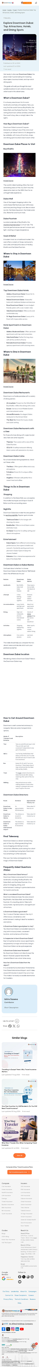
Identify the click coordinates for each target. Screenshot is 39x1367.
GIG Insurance (25, 1186)
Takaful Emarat (26, 1210)
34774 (3, 1353)
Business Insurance (8, 1204)
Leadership (15, 1291)
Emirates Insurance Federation (13, 1341)
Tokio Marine (25, 1207)
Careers (31, 1295)
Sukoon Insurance (26, 1198)
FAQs (19, 1303)
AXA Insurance (25, 1195)
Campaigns (32, 1291)
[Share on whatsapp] (18, 1026)
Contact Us (9, 1295)
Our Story (6, 1291)
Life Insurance (6, 1195)
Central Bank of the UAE (17, 1338)
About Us (23, 1291)
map (35, 1238)
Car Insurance (6, 1186)
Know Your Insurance (8, 1239)
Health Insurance (7, 1192)
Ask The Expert (7, 1242)
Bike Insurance (6, 1207)
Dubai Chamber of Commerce (25, 1352)
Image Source (8, 181)
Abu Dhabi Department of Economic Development (11, 1361)
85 (28, 1338)
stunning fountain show (11, 225)
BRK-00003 (31, 1350)
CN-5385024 (29, 1361)
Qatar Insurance (26, 1204)
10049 (25, 1351)
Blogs (3, 1233)
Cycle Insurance (7, 1213)
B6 (25, 1341)
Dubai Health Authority (23, 1350)
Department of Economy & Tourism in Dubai (19, 1348)
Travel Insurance (7, 1201)
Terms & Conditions (21, 1299)
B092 (19, 1362)
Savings (4, 1198)
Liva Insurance (25, 1192)
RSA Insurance (25, 1189)
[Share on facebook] (10, 1026)
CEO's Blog (5, 1236)
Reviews (33, 1299)
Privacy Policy (8, 1299)
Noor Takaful (25, 1225)
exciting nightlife (12, 515)
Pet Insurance (6, 1210)
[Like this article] (17, 1021)
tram (19, 773)
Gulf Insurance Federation (12, 1340)
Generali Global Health (28, 1219)
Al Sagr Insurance (26, 1213)
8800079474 (15, 1364)
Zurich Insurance (26, 1222)
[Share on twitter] (14, 1026)
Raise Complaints (21, 1295)
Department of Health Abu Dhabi (7, 1362)
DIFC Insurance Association (12, 1351)
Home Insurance (7, 1189)
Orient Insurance (26, 1216)
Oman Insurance (26, 1201)
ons (31, 616)
